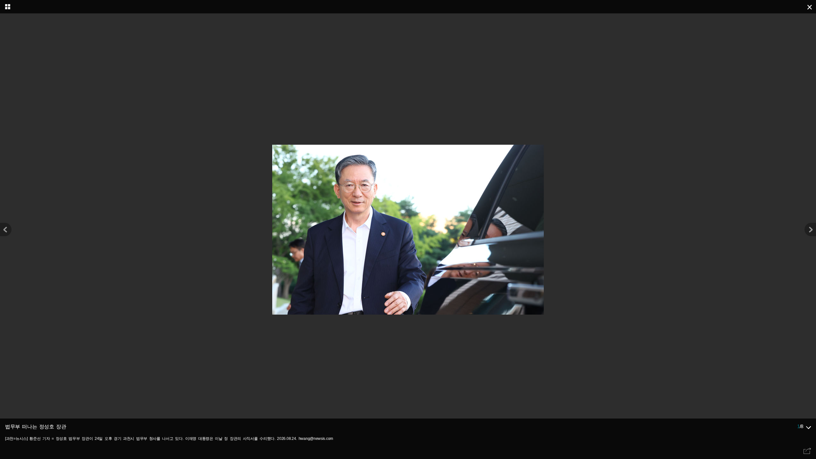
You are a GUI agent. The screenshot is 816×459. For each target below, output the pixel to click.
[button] (810, 229)
